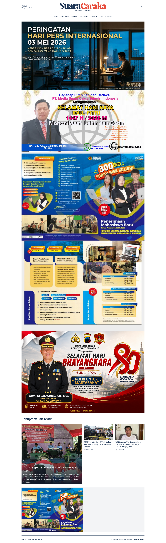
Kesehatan (108, 16)
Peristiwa (74, 16)
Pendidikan (93, 16)
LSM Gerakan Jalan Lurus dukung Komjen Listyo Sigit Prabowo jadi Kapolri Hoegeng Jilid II (128, 444)
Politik (101, 16)
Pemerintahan (83, 16)
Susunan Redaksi (139, 540)
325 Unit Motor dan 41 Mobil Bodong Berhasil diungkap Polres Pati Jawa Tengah (98, 444)
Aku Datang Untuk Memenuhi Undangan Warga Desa (49, 469)
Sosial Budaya (64, 16)
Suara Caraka (37, 540)
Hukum (56, 16)
